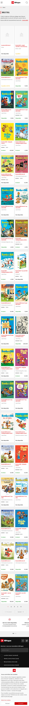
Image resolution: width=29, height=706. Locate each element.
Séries (4, 7)
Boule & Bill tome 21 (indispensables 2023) (6, 432)
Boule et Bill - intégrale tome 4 (6, 142)
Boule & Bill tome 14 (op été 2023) (6, 400)
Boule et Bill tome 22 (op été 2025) (7, 239)
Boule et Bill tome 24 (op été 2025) (21, 207)
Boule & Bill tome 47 (6, 77)
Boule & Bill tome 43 (6, 464)
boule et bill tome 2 (5, 45)
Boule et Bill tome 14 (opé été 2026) (22, 110)
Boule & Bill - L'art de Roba (6, 593)
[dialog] (14, 687)
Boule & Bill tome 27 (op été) (21, 497)
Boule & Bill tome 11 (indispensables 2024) (6, 368)
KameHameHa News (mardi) (11, 665)
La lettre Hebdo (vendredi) (11, 655)
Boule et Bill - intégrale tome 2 (21, 465)
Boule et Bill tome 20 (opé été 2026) (6, 110)
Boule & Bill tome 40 (20, 561)
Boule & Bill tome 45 (6, 303)
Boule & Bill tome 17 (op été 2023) (21, 400)
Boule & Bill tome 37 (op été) (6, 497)
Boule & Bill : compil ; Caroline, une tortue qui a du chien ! (21, 47)
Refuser (7, 703)
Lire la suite (25, 20)
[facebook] (22, 640)
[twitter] (26, 640)
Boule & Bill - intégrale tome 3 (21, 368)
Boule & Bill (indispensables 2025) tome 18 (21, 240)
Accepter (20, 703)
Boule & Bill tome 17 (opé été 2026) (21, 78)
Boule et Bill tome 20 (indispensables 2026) (6, 174)
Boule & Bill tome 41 (5, 561)
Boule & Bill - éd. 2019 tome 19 (21, 593)
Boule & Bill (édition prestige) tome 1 (20, 336)
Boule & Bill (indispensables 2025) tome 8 (6, 272)
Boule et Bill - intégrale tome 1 (21, 529)
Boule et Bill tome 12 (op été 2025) (7, 207)
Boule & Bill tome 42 (6, 528)
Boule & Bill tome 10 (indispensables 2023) (21, 432)
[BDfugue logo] (16, 2)
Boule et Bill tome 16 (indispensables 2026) (21, 142)
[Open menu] (2, 2)
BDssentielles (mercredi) (10, 662)
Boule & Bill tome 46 (20, 174)
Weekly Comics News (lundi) (11, 658)
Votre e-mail (5, 650)
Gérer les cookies (6, 700)
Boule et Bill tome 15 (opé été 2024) (7, 336)
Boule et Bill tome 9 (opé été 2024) (21, 303)
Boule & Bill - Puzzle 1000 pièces (21, 271)
